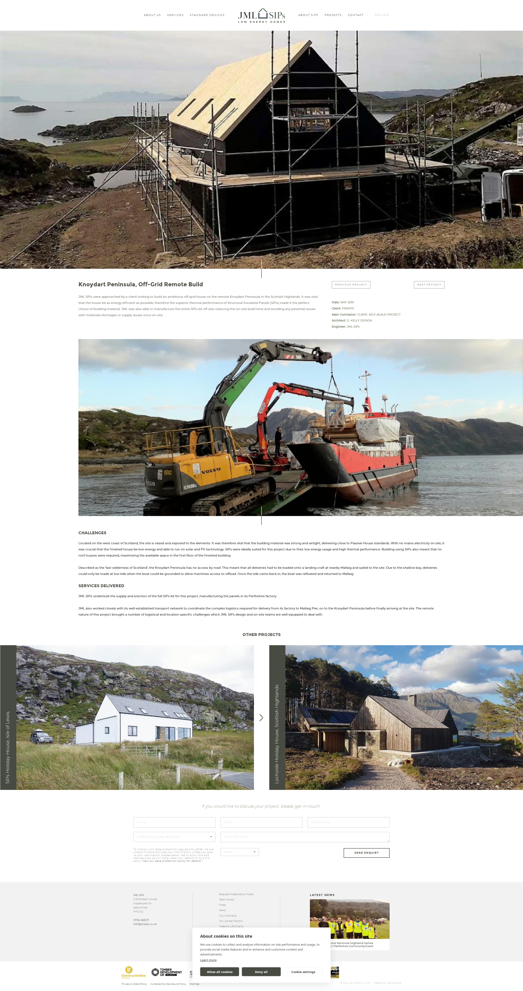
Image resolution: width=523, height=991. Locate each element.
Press (222, 905)
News (222, 910)
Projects (333, 15)
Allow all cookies (219, 972)
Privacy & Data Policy (134, 984)
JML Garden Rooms (231, 921)
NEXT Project (429, 284)
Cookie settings (303, 972)
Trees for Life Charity (231, 926)
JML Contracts (228, 916)
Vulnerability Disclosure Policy (168, 984)
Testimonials (226, 899)
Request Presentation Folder (236, 894)
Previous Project (351, 284)
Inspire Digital (393, 983)
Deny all (261, 972)
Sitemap (194, 984)
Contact (356, 15)
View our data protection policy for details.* (172, 861)
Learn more (208, 960)
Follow (382, 15)
